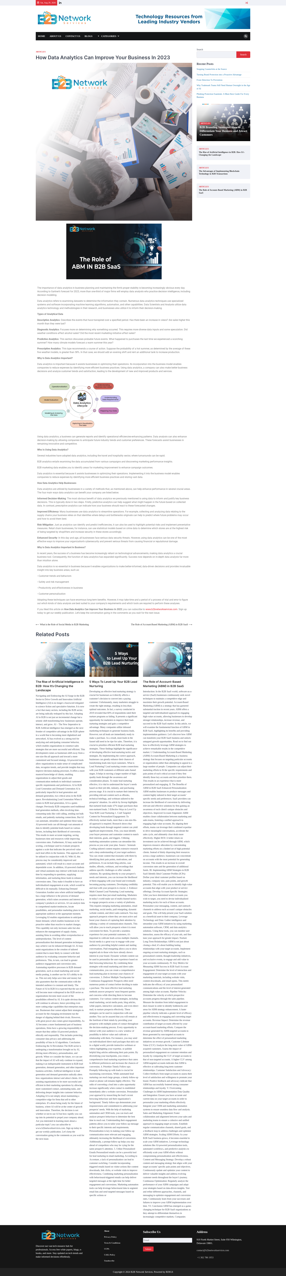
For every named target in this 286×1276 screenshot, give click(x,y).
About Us (55, 36)
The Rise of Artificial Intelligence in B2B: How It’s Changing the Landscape (60, 686)
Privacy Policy (110, 1237)
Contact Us (73, 36)
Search (200, 49)
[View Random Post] (246, 3)
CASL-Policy (109, 1255)
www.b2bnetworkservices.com (161, 609)
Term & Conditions (112, 1243)
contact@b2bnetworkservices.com (213, 1250)
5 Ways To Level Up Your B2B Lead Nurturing (113, 684)
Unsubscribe (109, 1261)
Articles (41, 52)
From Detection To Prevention (209, 80)
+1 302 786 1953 (205, 1257)
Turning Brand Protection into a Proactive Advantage (219, 74)
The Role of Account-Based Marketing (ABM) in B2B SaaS (163, 684)
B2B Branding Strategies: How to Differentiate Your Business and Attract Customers (223, 131)
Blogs (88, 36)
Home (41, 36)
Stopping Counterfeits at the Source (212, 69)
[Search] (246, 36)
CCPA (106, 1249)
